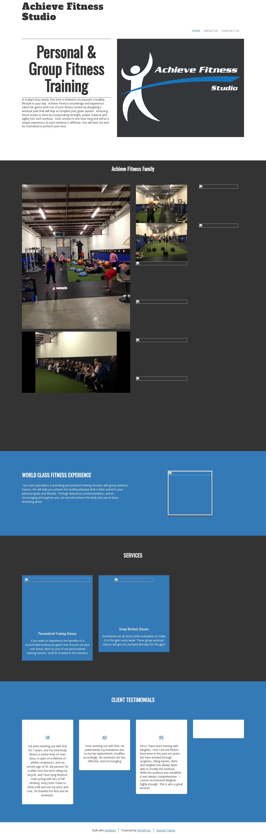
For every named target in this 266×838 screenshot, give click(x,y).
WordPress (144, 830)
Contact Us (230, 31)
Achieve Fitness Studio (63, 11)
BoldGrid (110, 830)
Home (196, 31)
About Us (211, 31)
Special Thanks (166, 830)
